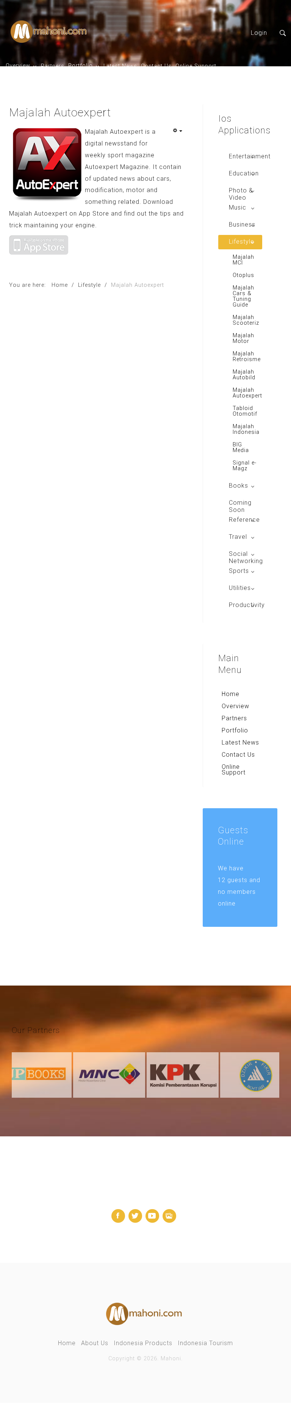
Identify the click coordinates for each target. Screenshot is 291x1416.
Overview (18, 66)
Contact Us (156, 66)
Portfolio (80, 66)
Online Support (195, 66)
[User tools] (177, 131)
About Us (94, 1343)
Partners (52, 66)
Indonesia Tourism (205, 1343)
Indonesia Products (143, 1343)
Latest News (120, 66)
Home (230, 694)
